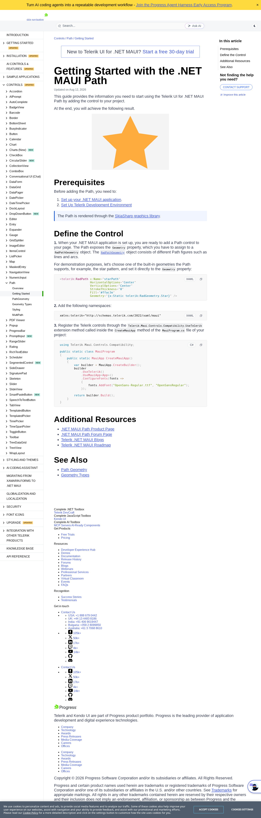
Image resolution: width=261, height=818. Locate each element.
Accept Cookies (208, 809)
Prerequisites (79, 182)
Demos (65, 552)
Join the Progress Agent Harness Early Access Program (184, 5)
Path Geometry (74, 469)
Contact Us (68, 612)
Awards (66, 733)
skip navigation (35, 19)
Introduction (18, 35)
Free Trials (68, 534)
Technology (68, 730)
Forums (66, 562)
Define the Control (88, 233)
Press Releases (71, 736)
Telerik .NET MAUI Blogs (82, 439)
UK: (82, 618)
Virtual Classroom (72, 578)
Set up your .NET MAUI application (91, 199)
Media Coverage (71, 739)
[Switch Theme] (254, 26)
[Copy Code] (201, 279)
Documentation (70, 556)
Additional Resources (95, 419)
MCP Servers (62, 525)
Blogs (64, 565)
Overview (17, 288)
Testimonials (69, 600)
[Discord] (70, 661)
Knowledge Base (20, 548)
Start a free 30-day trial (168, 51)
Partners (66, 575)
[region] (130, 809)
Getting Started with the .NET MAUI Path (128, 75)
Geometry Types (22, 304)
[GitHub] (70, 657)
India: (83, 621)
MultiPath (17, 314)
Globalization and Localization (21, 496)
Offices (65, 746)
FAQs (64, 584)
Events (65, 581)
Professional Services (75, 572)
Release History (71, 559)
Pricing (65, 537)
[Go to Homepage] (46, 19)
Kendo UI (60, 518)
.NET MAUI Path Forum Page (86, 434)
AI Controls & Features (18, 66)
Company (67, 726)
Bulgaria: (84, 624)
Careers (66, 742)
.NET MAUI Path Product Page (87, 429)
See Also (71, 459)
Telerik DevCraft (64, 512)
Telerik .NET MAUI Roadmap (86, 445)
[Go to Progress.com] (65, 708)
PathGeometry (20, 298)
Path (70, 38)
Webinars (67, 568)
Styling (16, 309)
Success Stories (71, 596)
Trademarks (221, 790)
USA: (82, 615)
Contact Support (236, 87)
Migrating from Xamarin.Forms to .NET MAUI (21, 480)
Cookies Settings (242, 809)
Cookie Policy (30, 812)
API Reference (18, 556)
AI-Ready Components (85, 525)
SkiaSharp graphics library (137, 216)
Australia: (85, 628)
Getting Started (21, 293)
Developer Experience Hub (78, 549)
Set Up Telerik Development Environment (96, 205)
